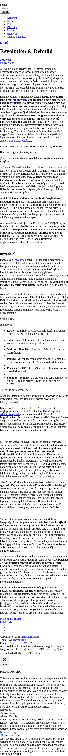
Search (3, 4)
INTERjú (12, 27)
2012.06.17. (6, 59)
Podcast (11, 30)
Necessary (10, 713)
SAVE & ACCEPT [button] (10, 754)
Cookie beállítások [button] (13, 653)
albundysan (20, 99)
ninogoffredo (7, 62)
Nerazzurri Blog (30, 636)
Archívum (12, 33)
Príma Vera (6, 621)
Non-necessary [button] (8, 732)
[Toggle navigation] (1, 2)
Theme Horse (20, 639)
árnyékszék (19, 259)
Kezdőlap (12, 17)
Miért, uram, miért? (10, 618)
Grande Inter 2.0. (16, 36)
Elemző (11, 21)
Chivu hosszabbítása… (19, 140)
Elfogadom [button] (34, 653)
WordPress (30, 642)
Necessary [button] (5, 709)
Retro (10, 24)
